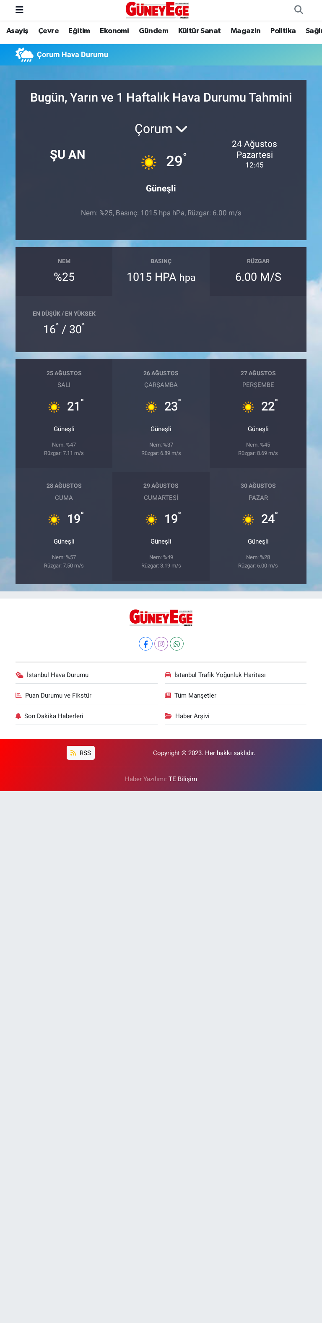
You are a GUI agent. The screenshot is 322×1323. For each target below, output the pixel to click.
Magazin (246, 31)
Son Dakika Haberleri (53, 716)
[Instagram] (161, 644)
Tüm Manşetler (195, 695)
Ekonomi (114, 31)
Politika (283, 31)
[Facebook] (146, 644)
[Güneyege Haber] (157, 9)
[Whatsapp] (177, 644)
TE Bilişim (183, 779)
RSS (84, 753)
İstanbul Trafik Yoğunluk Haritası (220, 675)
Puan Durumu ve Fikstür (58, 695)
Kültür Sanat (199, 31)
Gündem (153, 31)
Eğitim (79, 31)
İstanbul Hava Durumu (57, 675)
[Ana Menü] (19, 10)
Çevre (48, 31)
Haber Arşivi (192, 716)
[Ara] (298, 10)
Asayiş (17, 31)
